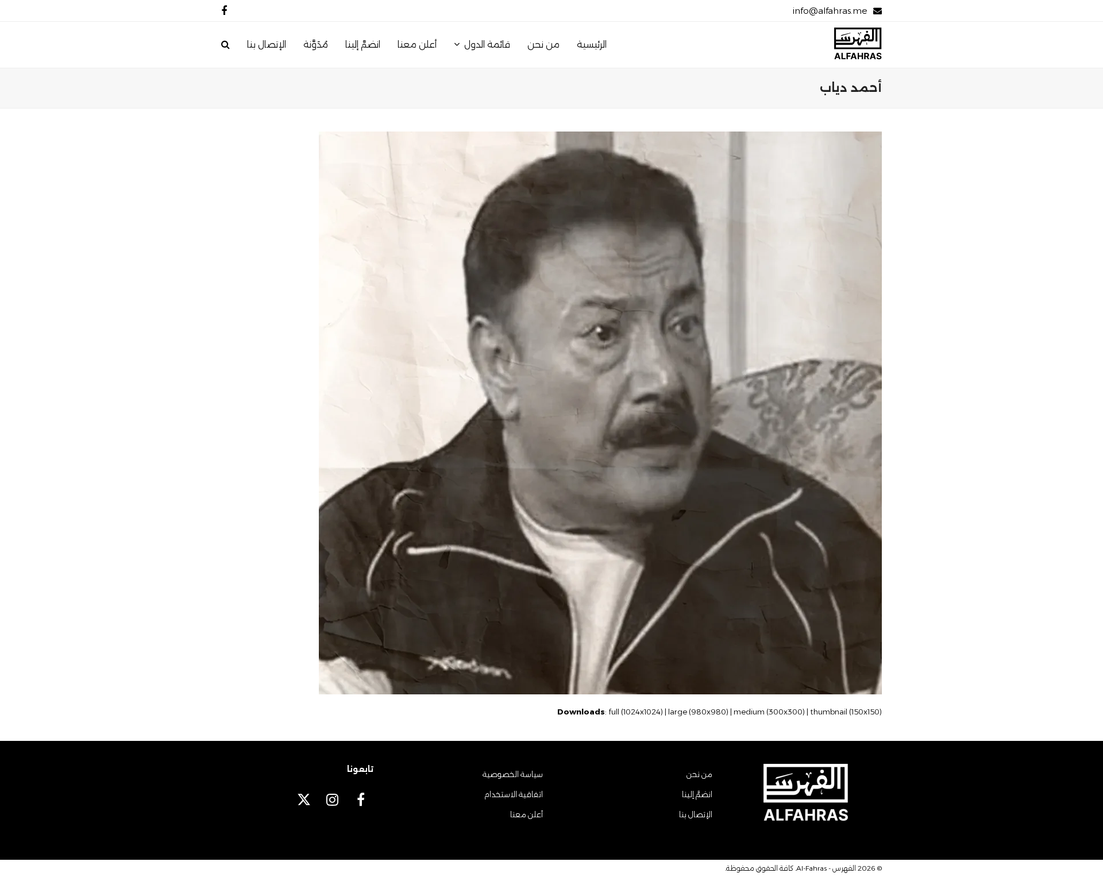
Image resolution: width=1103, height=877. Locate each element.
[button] (225, 44)
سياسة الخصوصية (513, 774)
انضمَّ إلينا (697, 794)
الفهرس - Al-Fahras (826, 868)
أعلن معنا (526, 814)
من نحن (699, 774)
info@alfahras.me (829, 10)
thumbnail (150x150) (846, 711)
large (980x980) (698, 711)
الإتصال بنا (695, 814)
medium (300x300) (769, 711)
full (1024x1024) (635, 711)
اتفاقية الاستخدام (513, 794)
